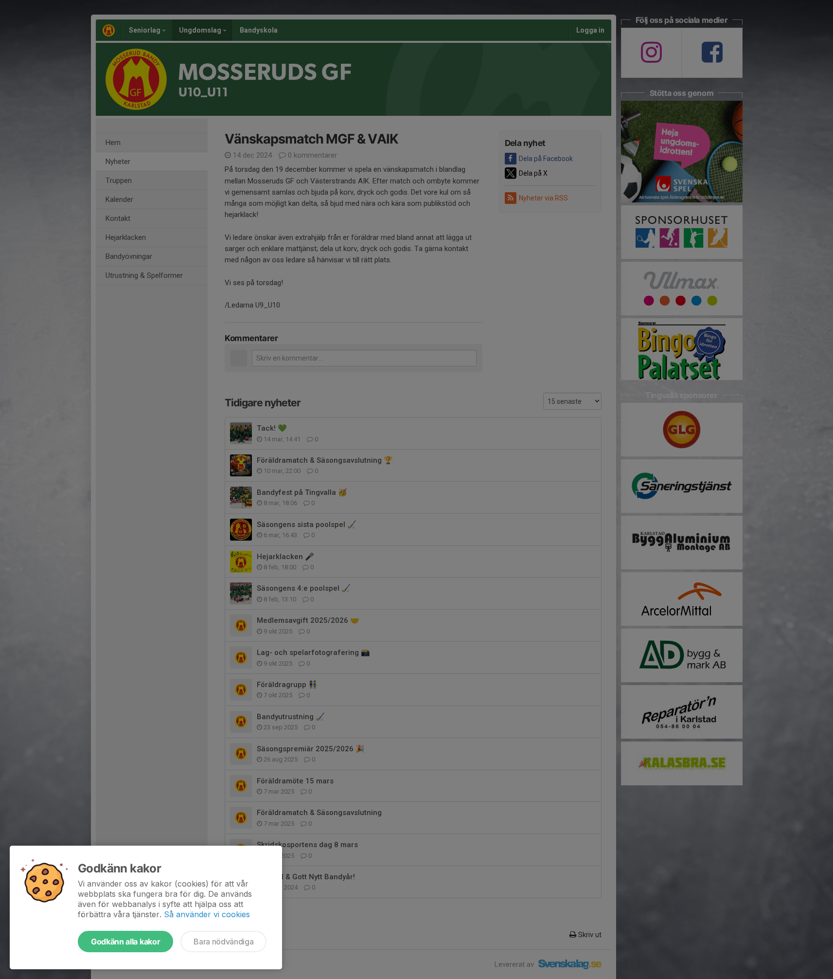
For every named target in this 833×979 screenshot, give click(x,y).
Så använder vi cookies (207, 914)
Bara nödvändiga (223, 941)
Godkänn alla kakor (125, 941)
